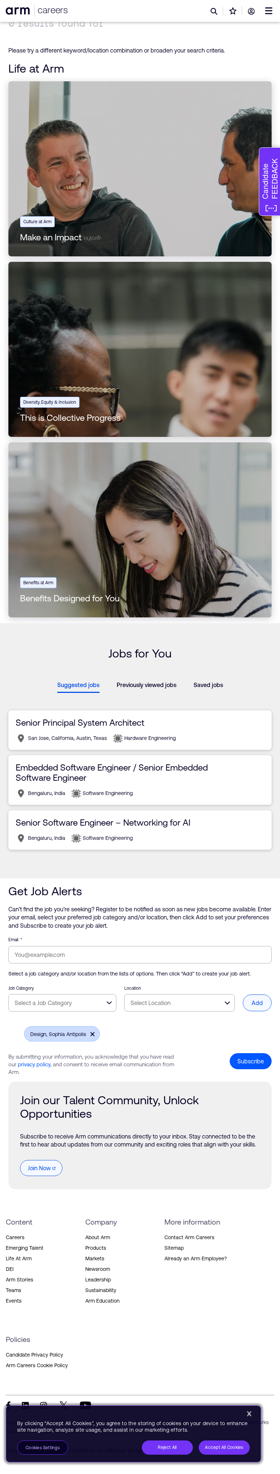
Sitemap (174, 1248)
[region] (133, 1433)
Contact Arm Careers (189, 1237)
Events (14, 1301)
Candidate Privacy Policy (34, 1355)
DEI (9, 1269)
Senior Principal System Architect (80, 723)
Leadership (98, 1280)
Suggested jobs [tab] (78, 685)
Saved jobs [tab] (208, 685)
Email (15, 939)
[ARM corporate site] (18, 10)
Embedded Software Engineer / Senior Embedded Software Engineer (112, 773)
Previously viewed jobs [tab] (146, 685)
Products (95, 1248)
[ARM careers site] (51, 10)
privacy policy (34, 1064)
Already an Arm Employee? (195, 1258)
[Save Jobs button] (233, 11)
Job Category (21, 988)
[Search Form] (214, 11)
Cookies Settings (43, 1447)
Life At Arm (19, 1258)
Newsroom (97, 1269)
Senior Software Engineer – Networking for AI (103, 822)
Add (257, 1003)
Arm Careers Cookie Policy (37, 1365)
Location (132, 988)
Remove (90, 1033)
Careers (15, 1237)
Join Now (39, 1168)
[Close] (249, 1414)
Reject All (167, 1447)
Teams (13, 1290)
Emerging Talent (24, 1248)
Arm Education (102, 1301)
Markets (94, 1258)
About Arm (97, 1237)
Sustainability (100, 1290)
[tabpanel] (140, 780)
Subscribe (250, 1061)
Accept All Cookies (224, 1447)
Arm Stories (19, 1280)
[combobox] (62, 1003)
